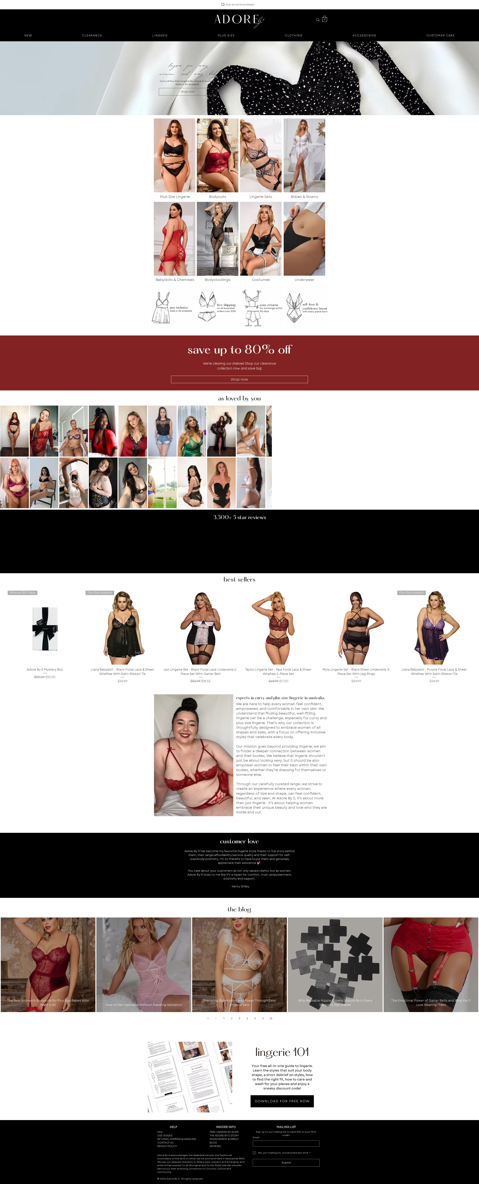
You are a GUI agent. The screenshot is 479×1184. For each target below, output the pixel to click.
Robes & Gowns (304, 196)
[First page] (208, 1018)
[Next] (457, 4)
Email (256, 1137)
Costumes (261, 279)
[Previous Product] (2, 627)
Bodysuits (217, 196)
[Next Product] (477, 627)
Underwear (304, 279)
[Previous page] (216, 1018)
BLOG (213, 1142)
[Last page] (271, 1018)
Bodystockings (217, 279)
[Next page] (263, 1018)
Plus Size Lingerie (175, 196)
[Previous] (22, 4)
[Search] (318, 20)
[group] (239, 637)
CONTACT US (165, 1142)
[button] (324, 19)
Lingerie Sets (261, 196)
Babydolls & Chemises (175, 279)
